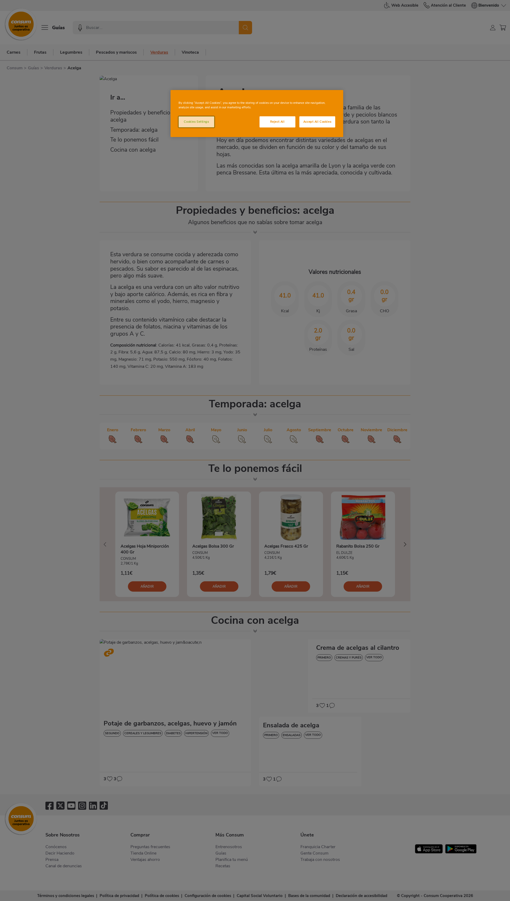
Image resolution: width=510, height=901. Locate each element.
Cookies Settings (196, 121)
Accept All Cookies (317, 121)
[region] (257, 113)
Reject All (277, 121)
